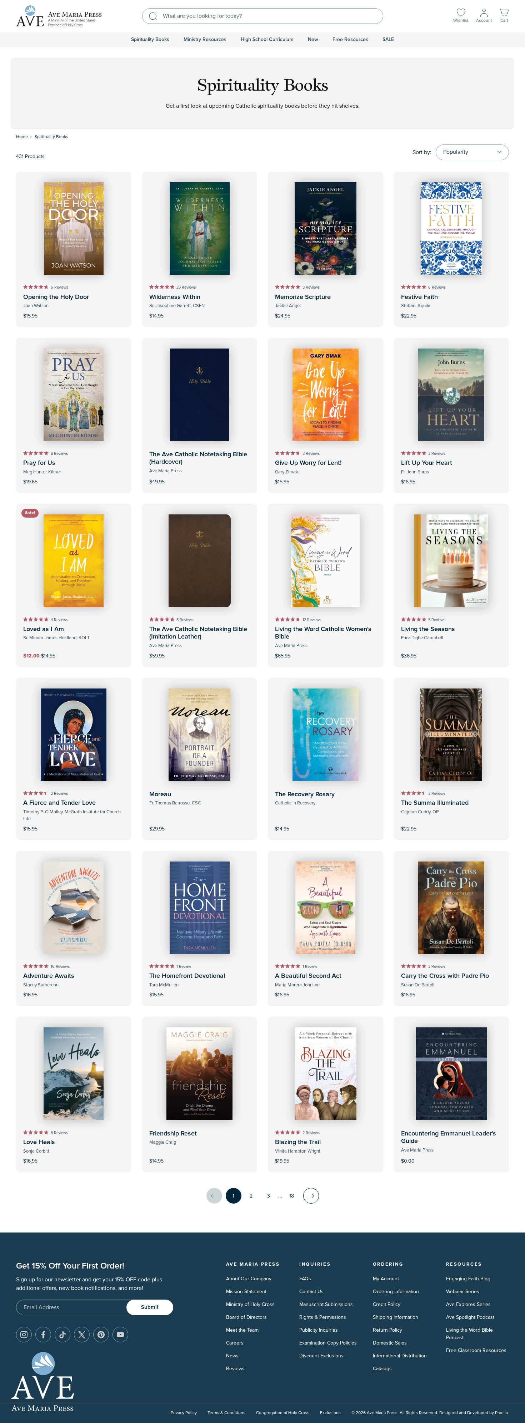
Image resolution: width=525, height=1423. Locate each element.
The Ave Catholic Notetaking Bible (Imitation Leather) (198, 633)
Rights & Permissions (322, 1317)
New (313, 39)
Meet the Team (242, 1330)
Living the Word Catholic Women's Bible (323, 633)
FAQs (305, 1279)
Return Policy (387, 1330)
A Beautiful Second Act (308, 976)
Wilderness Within (174, 297)
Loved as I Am (43, 629)
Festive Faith (419, 297)
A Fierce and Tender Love (59, 803)
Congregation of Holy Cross (282, 1413)
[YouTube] (120, 1334)
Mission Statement (246, 1292)
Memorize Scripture (303, 297)
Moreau (160, 794)
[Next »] (311, 1196)
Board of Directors (246, 1317)
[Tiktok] (62, 1334)
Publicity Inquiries (318, 1330)
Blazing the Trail (298, 1142)
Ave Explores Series (468, 1304)
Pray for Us (39, 463)
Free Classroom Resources (476, 1350)
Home (22, 136)
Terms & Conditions (226, 1413)
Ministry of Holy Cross (250, 1304)
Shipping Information (395, 1317)
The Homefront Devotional (187, 976)
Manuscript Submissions (326, 1304)
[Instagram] (24, 1334)
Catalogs (382, 1369)
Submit (150, 1307)
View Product (451, 1156)
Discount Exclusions (321, 1356)
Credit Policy (386, 1304)
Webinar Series (462, 1292)
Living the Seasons (428, 629)
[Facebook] (43, 1334)
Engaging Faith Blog (468, 1279)
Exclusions (330, 1413)
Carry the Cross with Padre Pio (445, 976)
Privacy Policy (184, 1413)
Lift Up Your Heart (426, 463)
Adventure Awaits (48, 976)
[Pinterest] (101, 1334)
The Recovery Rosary (305, 794)
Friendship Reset (173, 1134)
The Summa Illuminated (435, 803)
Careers (235, 1343)
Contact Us (311, 1292)
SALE (388, 39)
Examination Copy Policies (328, 1343)
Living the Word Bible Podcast (469, 1334)
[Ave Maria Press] (59, 16)
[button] (504, 16)
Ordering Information (396, 1292)
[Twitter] (82, 1334)
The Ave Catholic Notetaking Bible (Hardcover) (198, 458)
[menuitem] (150, 39)
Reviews (235, 1369)
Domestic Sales (390, 1343)
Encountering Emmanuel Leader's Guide (448, 1137)
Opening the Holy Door (56, 297)
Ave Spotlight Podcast (470, 1317)
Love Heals (39, 1142)
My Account (386, 1279)
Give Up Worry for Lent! (308, 463)
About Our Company (248, 1279)
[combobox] (262, 16)
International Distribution (400, 1356)
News (232, 1356)
